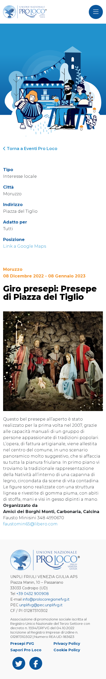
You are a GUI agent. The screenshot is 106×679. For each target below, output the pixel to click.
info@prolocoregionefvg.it (46, 599)
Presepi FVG (22, 643)
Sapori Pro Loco (25, 650)
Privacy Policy (67, 643)
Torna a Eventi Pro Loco (31, 148)
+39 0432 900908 (32, 593)
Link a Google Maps (24, 246)
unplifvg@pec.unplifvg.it (41, 605)
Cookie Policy (67, 650)
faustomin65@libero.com (30, 524)
